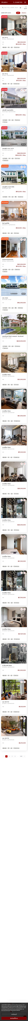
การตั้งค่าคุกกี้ (14, 1014)
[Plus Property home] (4, 2)
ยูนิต (18, 13)
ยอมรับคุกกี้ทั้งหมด (14, 1018)
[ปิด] (25, 1005)
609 (21, 756)
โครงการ (24, 13)
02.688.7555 (18, 2)
